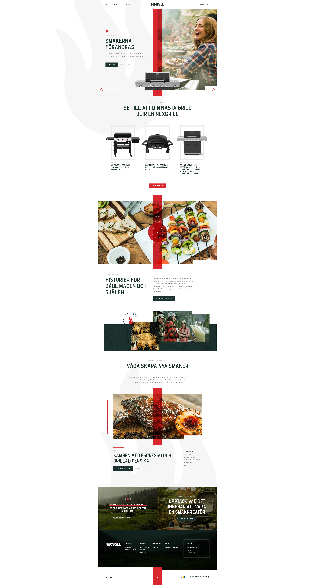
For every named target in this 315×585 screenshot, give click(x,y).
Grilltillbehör (130, 550)
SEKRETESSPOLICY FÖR (203, 578)
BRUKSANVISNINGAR (172, 547)
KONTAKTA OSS (192, 547)
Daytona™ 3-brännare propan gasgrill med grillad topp (120, 167)
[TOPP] (157, 576)
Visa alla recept (140, 468)
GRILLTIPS (143, 552)
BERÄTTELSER (144, 547)
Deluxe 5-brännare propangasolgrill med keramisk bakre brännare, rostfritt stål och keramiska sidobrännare (191, 169)
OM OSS (155, 547)
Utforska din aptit (187, 519)
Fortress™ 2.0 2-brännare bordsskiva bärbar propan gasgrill (156, 167)
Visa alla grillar (126, 64)
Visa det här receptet (123, 468)
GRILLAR (128, 547)
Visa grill (112, 64)
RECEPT (142, 550)
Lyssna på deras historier (164, 298)
